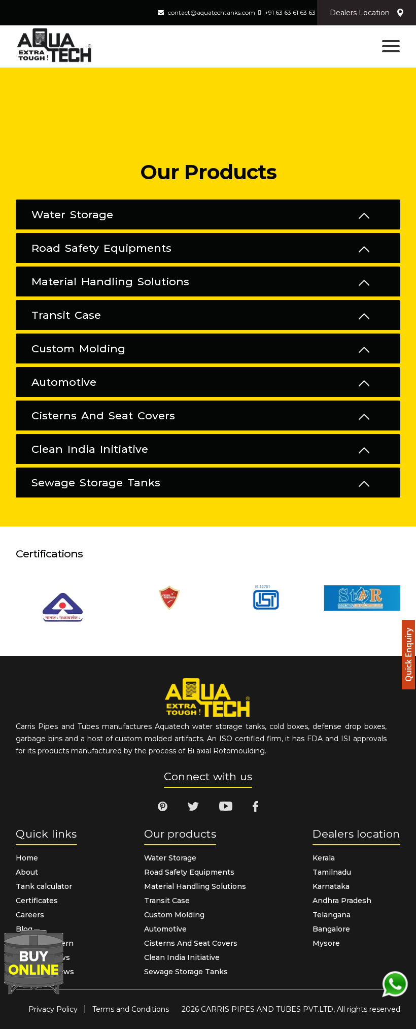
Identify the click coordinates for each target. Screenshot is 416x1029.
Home (27, 857)
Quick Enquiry (408, 654)
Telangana (332, 914)
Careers (30, 914)
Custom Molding (78, 349)
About (27, 872)
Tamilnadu (332, 872)
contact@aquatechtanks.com (211, 12)
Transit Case (66, 315)
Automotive (63, 382)
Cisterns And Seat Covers (103, 416)
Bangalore (331, 929)
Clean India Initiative (89, 449)
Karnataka (331, 886)
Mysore (326, 943)
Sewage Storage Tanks (95, 483)
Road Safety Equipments (101, 248)
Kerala (324, 857)
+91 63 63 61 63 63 (290, 12)
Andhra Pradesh (342, 900)
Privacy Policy (53, 1009)
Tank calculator (44, 886)
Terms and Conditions (130, 1009)
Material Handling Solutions (110, 282)
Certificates (37, 900)
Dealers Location (360, 12)
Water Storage (72, 215)
